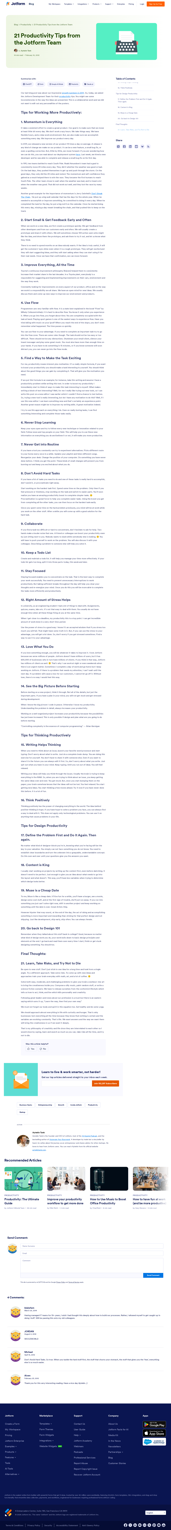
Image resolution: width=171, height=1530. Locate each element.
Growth (61, 1105)
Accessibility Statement (67, 1525)
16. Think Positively (125, 88)
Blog (31, 4)
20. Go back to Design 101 (128, 118)
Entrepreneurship (45, 1105)
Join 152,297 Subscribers (105, 1083)
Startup (22, 1112)
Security (48, 1525)
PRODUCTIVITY (11, 1195)
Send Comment (153, 1275)
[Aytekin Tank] (16, 50)
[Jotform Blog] (144, 1525)
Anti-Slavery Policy (90, 1525)
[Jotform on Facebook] (125, 1525)
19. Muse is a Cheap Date (127, 113)
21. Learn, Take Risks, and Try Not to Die (133, 130)
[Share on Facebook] (124, 146)
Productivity (93, 1105)
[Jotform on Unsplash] (163, 1525)
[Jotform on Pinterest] (154, 1525)
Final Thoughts (121, 124)
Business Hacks (26, 1105)
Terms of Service (73, 1282)
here (78, 154)
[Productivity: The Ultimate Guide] (23, 1179)
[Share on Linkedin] (130, 146)
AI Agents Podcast (89, 1136)
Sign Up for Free (155, 4)
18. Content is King (125, 107)
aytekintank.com (39, 1150)
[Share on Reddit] (136, 146)
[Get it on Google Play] (154, 1424)
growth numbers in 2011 (73, 93)
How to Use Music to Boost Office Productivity (108, 1201)
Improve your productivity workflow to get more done (65, 1201)
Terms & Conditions (14, 1525)
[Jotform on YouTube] (159, 1525)
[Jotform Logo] (15, 4)
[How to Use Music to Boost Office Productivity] (109, 1179)
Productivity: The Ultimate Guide (21, 1201)
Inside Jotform (76, 1105)
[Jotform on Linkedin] (135, 1525)
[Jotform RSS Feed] (149, 1525)
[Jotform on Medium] (140, 1525)
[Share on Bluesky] (142, 146)
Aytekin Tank (26, 51)
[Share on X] (118, 146)
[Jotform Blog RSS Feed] (148, 146)
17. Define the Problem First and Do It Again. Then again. (135, 100)
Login (142, 4)
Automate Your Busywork (59, 1139)
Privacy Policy (60, 1282)
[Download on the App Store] (154, 1433)
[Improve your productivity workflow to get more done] (66, 1179)
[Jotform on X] (130, 1525)
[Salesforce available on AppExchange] (154, 1442)
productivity (65, 96)
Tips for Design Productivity (126, 93)
